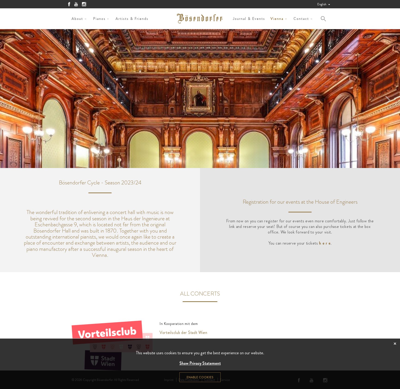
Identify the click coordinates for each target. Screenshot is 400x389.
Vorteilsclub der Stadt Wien (183, 333)
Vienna (277, 18)
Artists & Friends (132, 18)
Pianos (99, 18)
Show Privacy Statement (200, 363)
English (322, 4)
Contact (301, 18)
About (77, 18)
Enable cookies (200, 377)
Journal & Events (249, 18)
